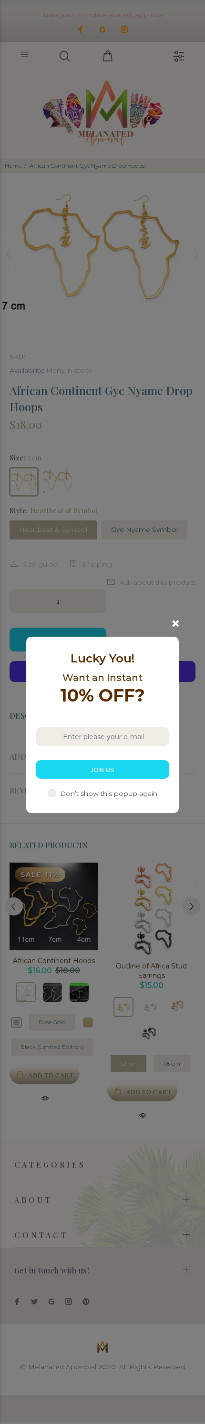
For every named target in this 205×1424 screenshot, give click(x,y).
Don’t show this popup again (108, 793)
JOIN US (102, 770)
